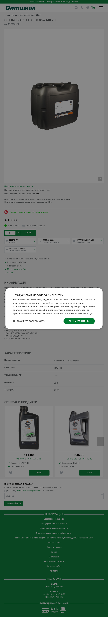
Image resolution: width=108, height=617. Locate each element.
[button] (29, 321)
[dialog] (54, 308)
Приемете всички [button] (79, 321)
